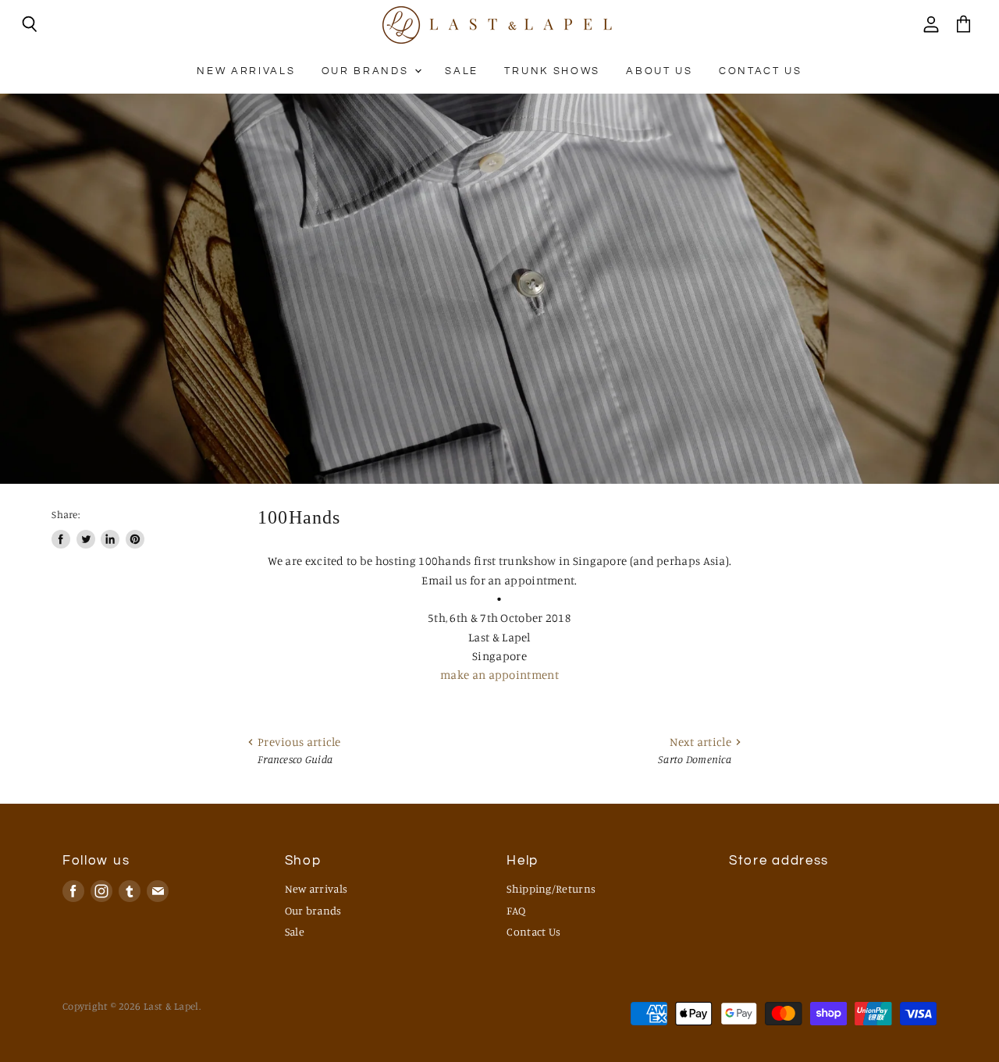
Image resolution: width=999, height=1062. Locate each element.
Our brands (367, 71)
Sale (461, 71)
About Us (659, 71)
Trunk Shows (551, 71)
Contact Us (760, 71)
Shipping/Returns (551, 888)
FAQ (516, 910)
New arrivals (246, 71)
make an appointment (499, 674)
